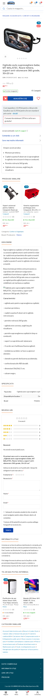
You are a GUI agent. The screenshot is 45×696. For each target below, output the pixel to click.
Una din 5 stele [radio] (16, 475)
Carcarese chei (18, 636)
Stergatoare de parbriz (11, 649)
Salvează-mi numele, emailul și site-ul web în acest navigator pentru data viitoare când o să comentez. (20, 515)
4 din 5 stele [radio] (21, 475)
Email (5, 503)
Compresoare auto (31, 636)
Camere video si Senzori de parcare (15, 634)
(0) (13, 217)
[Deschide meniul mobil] (4, 3)
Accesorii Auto (15, 16)
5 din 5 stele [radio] (23, 475)
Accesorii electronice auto (12, 631)
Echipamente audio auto (11, 639)
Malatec (19, 235)
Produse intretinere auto (26, 644)
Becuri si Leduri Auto (31, 631)
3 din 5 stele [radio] (20, 475)
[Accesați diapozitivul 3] (19, 58)
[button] (4, 40)
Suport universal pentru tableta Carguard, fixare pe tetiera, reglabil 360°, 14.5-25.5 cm (11, 210)
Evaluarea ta (8, 475)
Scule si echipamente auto (25, 647)
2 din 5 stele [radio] (18, 475)
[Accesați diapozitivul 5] (23, 58)
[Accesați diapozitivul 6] (25, 58)
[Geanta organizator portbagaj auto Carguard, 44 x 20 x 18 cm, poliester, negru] (32, 194)
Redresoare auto (9, 647)
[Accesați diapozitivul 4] (21, 58)
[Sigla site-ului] (11, 3)
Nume (6, 494)
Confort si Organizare (31, 16)
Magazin (6, 16)
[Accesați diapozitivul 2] (17, 58)
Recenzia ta (8, 478)
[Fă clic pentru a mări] (5, 56)
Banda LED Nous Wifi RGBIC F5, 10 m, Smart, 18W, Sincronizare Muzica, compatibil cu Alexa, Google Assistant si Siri (31, 604)
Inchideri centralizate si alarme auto (20, 641)
